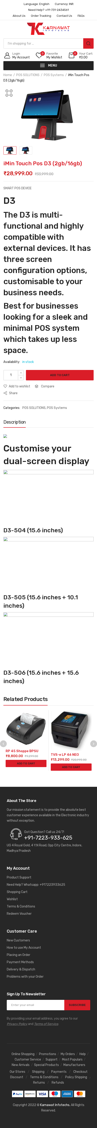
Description (14, 422)
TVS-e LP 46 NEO (65, 755)
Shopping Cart (17, 892)
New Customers (18, 940)
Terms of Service (46, 1024)
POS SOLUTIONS (27, 75)
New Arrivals (21, 1065)
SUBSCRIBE (77, 1005)
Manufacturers (74, 1065)
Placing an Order (18, 955)
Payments (59, 1072)
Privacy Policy (17, 1024)
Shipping (38, 1072)
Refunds (58, 1083)
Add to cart (60, 375)
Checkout (80, 1072)
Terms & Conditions (21, 906)
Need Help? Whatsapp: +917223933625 (36, 885)
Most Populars (72, 1059)
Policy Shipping (76, 1077)
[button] (9, 93)
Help (82, 1054)
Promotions (47, 1054)
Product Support (19, 877)
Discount (16, 1077)
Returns (39, 1083)
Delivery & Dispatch (21, 969)
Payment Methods (20, 962)
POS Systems (54, 75)
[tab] (14, 423)
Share (13, 393)
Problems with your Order (25, 977)
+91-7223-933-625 (48, 838)
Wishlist (12, 899)
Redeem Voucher (19, 914)
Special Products (46, 1065)
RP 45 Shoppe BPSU (22, 751)
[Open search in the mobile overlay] (48, 43)
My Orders (68, 1054)
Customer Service (28, 1059)
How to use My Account (24, 948)
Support (52, 1059)
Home (7, 75)
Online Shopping (23, 1054)
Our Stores (17, 1072)
